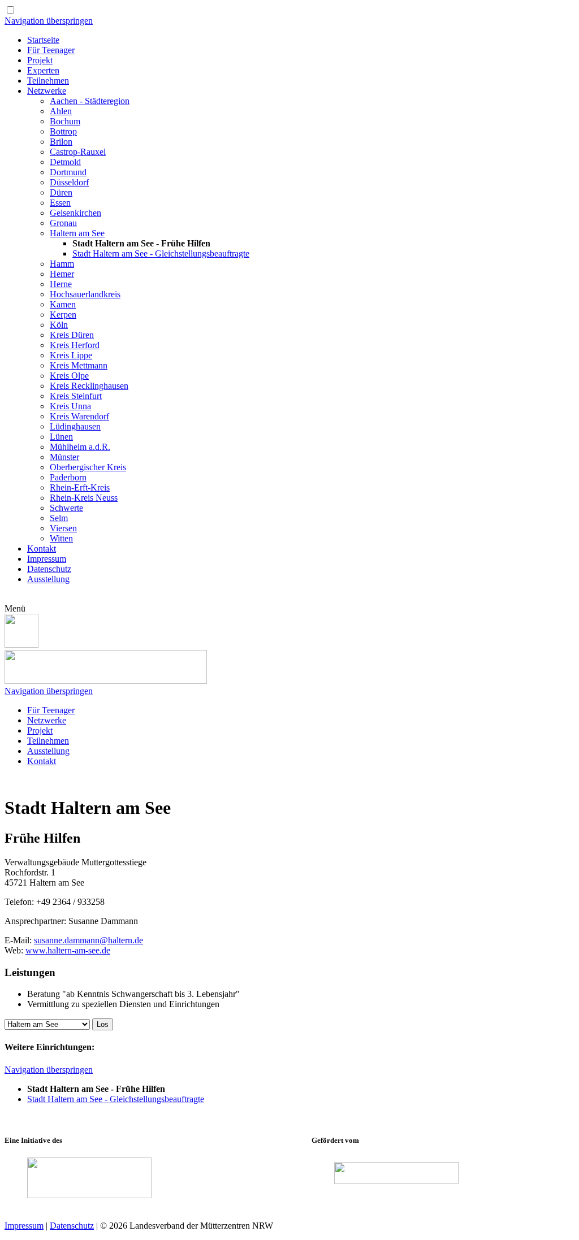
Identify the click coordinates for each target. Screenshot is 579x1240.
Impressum (24, 1225)
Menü (15, 608)
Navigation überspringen (49, 20)
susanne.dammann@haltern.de (88, 940)
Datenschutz (72, 1225)
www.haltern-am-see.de (67, 950)
